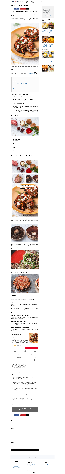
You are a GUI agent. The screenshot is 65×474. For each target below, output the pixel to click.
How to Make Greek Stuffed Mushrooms (20, 83)
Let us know (24, 409)
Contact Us (37, 1)
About (42, 1)
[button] (12, 345)
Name (12, 442)
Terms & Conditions (16, 467)
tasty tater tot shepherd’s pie (16, 74)
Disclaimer (16, 466)
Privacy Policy (16, 464)
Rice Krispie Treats (32, 1)
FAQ (13, 88)
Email (12, 446)
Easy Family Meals (27, 1)
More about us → (48, 15)
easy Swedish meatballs (31, 73)
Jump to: (15, 78)
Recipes (21, 1)
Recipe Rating (14, 424)
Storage (14, 86)
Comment (13, 428)
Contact (47, 464)
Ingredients (15, 81)
